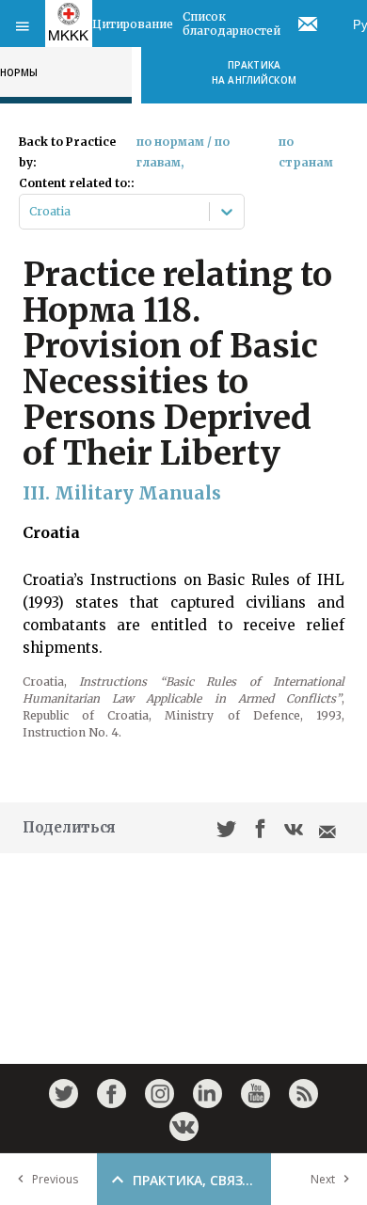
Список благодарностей (231, 23)
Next (323, 1179)
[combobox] (30, 211)
